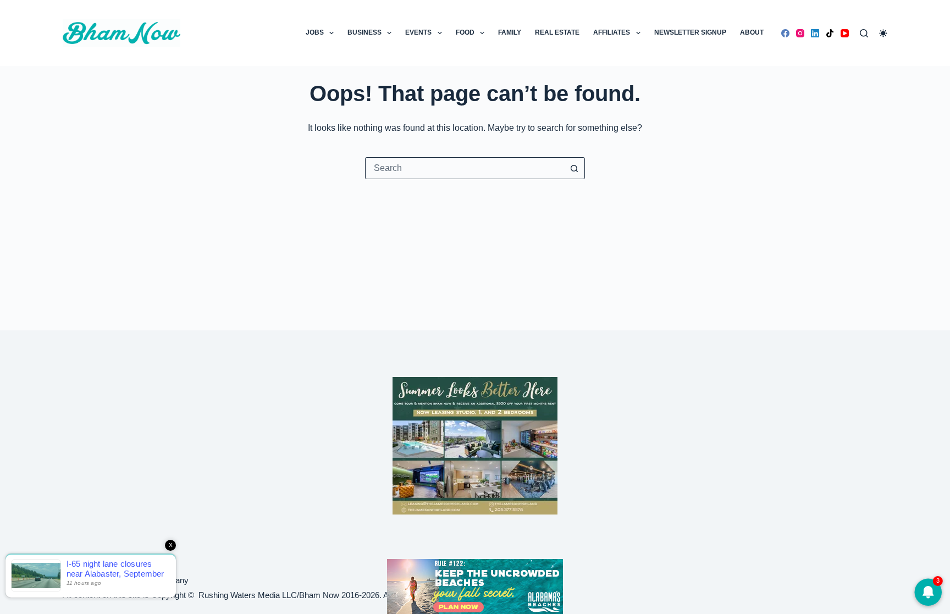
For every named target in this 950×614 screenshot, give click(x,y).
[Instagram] (800, 33)
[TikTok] (830, 33)
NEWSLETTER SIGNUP (690, 32)
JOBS (315, 32)
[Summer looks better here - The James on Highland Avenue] (475, 445)
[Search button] (574, 168)
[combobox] (465, 168)
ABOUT (752, 32)
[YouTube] (845, 33)
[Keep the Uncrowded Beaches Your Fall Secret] (475, 586)
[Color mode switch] (883, 33)
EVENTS (418, 32)
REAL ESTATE (557, 32)
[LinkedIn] (815, 33)
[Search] (864, 33)
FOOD (465, 32)
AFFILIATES (611, 32)
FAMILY (509, 32)
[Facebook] (785, 33)
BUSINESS (364, 32)
